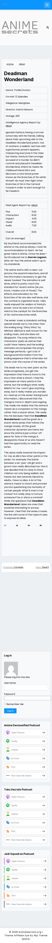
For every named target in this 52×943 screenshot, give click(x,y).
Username (10, 683)
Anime (10, 64)
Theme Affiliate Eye (16, 935)
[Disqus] (26, 615)
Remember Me (15, 704)
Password (9, 694)
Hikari (22, 64)
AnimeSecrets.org (30, 932)
